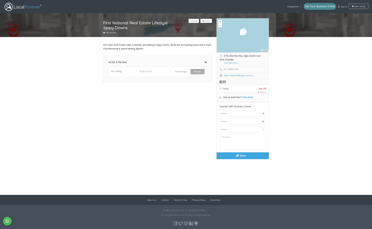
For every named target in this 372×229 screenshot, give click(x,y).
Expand (263, 92)
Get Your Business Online (320, 6)
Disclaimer (215, 200)
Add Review (111, 32)
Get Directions (231, 63)
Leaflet (264, 51)
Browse (197, 71)
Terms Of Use (180, 200)
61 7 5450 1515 (231, 69)
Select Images (181, 71)
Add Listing (359, 6)
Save (194, 21)
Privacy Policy (198, 200)
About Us (151, 200)
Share (207, 21)
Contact (165, 200)
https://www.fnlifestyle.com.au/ (238, 75)
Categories (293, 6)
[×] (7, 221)
